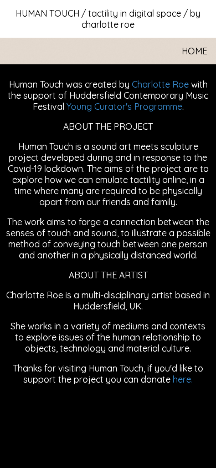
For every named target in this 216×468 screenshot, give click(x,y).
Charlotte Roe (160, 84)
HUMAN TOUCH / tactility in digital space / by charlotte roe (108, 19)
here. (183, 379)
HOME (194, 51)
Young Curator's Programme (124, 106)
